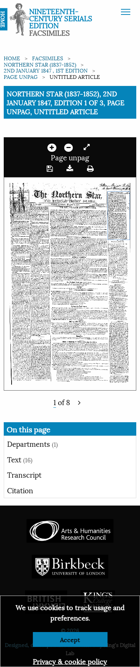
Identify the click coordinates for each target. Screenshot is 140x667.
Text (19, 459)
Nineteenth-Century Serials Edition (60, 18)
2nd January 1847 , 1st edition (46, 70)
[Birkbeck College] (70, 566)
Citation (20, 490)
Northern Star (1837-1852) (40, 64)
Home (12, 58)
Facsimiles (47, 58)
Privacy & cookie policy (70, 661)
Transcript (24, 474)
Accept (70, 639)
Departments (32, 443)
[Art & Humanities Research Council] (70, 530)
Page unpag (21, 76)
